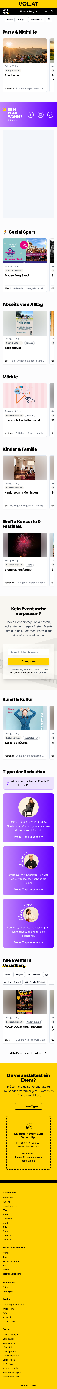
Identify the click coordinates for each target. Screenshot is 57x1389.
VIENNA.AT (8, 1364)
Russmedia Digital (12, 1372)
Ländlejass (8, 1291)
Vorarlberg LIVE (10, 1206)
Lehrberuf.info (10, 1359)
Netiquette (8, 1317)
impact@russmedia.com (28, 1157)
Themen (7, 1239)
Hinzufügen (31, 1106)
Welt (5, 1210)
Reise (5, 1265)
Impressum (8, 1308)
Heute (10, 19)
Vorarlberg (8, 1197)
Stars (5, 1231)
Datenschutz (9, 1321)
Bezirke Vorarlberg (12, 1274)
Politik (5, 1214)
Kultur (5, 1227)
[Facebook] (30, 114)
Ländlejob (7, 1347)
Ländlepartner (10, 1351)
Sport (5, 1223)
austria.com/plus (11, 1368)
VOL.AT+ (7, 1202)
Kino (5, 1257)
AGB (5, 1313)
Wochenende (36, 19)
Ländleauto (8, 1338)
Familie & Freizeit (37, 982)
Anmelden (29, 661)
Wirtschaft (8, 1218)
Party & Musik (14, 982)
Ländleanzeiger (10, 1334)
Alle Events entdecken (26, 1053)
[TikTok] (50, 114)
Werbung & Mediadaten (14, 1304)
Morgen (21, 19)
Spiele (6, 1287)
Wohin (6, 1269)
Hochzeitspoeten (11, 1355)
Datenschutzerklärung (21, 672)
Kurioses (7, 1235)
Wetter (6, 1253)
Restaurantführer (11, 1261)
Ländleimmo (9, 1343)
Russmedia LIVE (11, 1376)
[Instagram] (40, 114)
